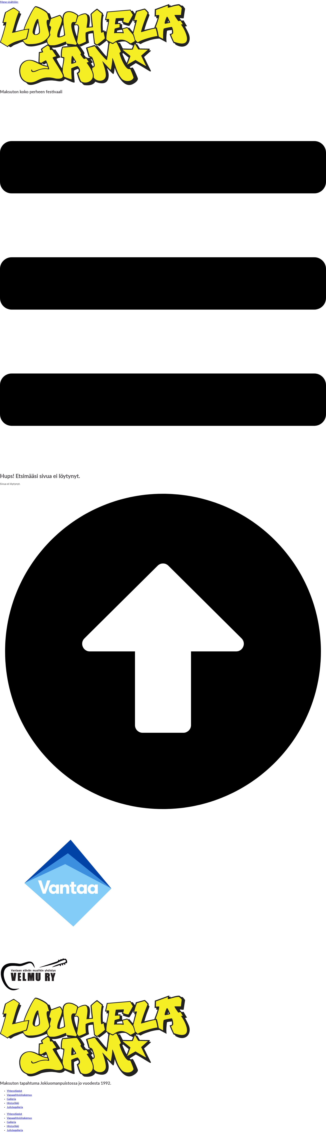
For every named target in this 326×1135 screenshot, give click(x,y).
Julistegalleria (15, 1107)
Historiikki (13, 1103)
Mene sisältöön (9, 2)
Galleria (11, 1099)
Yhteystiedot (14, 1091)
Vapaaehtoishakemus (19, 1095)
